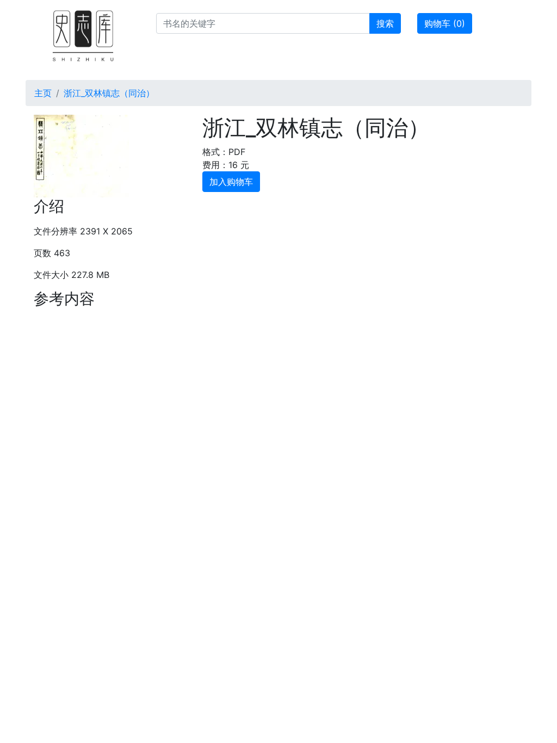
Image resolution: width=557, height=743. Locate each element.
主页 (43, 93)
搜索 (385, 23)
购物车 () (444, 23)
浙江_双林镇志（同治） (109, 93)
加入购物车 (231, 181)
